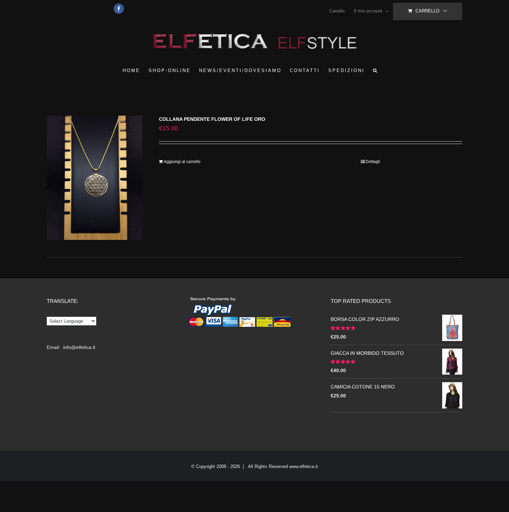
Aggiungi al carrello (182, 161)
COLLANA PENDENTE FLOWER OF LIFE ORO (212, 119)
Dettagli (373, 161)
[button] (375, 70)
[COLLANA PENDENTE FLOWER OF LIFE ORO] (94, 178)
